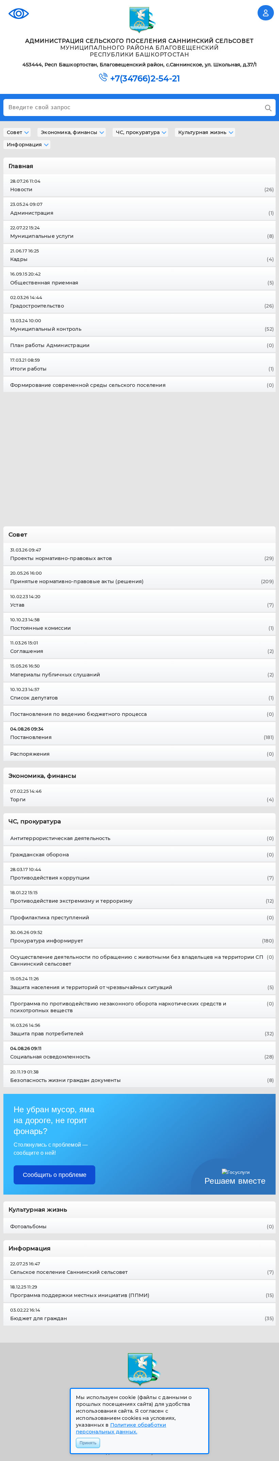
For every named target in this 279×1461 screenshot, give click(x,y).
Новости (142, 189)
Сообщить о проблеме (54, 1174)
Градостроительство (142, 306)
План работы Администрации (142, 345)
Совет (14, 132)
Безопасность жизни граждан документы (142, 1080)
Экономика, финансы (69, 132)
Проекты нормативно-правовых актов (142, 558)
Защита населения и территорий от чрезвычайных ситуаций (142, 987)
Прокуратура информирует (142, 941)
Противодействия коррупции (142, 878)
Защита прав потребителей (142, 1034)
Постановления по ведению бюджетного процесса (142, 714)
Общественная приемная (142, 283)
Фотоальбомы (142, 1227)
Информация (24, 145)
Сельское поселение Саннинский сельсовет (142, 1272)
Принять (88, 1443)
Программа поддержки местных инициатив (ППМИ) (142, 1295)
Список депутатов (142, 698)
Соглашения (142, 651)
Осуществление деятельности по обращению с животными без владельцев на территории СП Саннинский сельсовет (142, 960)
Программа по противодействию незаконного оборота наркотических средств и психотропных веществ (142, 1007)
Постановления (142, 737)
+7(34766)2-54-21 (145, 78)
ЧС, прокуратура (138, 132)
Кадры (142, 259)
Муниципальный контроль (142, 329)
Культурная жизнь (202, 132)
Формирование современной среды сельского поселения (142, 385)
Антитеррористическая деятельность (142, 838)
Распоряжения (142, 754)
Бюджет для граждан (142, 1318)
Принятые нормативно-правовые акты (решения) (142, 581)
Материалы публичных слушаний (142, 675)
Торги (142, 800)
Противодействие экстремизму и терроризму (142, 901)
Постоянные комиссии (142, 628)
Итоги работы (142, 369)
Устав (142, 605)
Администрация (142, 213)
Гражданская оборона (142, 855)
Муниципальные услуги (142, 236)
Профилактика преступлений (142, 918)
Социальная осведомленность (142, 1057)
